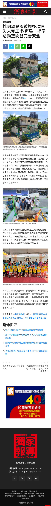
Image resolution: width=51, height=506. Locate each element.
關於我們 (15, 491)
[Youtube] (36, 478)
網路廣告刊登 (29, 494)
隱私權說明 (40, 494)
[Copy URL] (29, 46)
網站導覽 (41, 496)
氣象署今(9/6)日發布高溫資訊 (13, 367)
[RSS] (22, 478)
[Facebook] (5, 46)
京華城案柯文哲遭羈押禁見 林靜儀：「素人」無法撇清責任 (37, 369)
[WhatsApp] (17, 46)
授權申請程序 (10, 496)
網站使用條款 (21, 496)
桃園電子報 (12, 18)
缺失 (24, 98)
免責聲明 (32, 496)
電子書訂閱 (33, 491)
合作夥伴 (24, 491)
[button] (4, 11)
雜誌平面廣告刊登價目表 (13, 494)
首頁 (4, 18)
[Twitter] (11, 46)
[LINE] (23, 46)
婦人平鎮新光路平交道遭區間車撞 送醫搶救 (24, 330)
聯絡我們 (25, 498)
